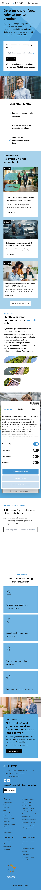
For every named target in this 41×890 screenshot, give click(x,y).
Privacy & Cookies (26, 860)
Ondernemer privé (26, 816)
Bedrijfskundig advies (9, 818)
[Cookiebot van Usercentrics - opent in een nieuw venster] (30, 403)
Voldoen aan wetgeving (28, 825)
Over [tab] (33, 409)
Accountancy (6, 807)
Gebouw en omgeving (9, 824)
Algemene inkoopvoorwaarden (27, 845)
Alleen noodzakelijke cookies (20, 485)
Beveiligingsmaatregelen (28, 848)
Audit (4, 810)
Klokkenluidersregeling (28, 857)
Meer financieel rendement (29, 813)
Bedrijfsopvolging (26, 802)
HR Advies (6, 827)
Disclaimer (24, 851)
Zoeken (9, 59)
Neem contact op (12, 751)
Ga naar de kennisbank (19, 303)
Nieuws (5, 844)
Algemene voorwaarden (28, 841)
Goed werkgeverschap (27, 811)
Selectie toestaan (21, 478)
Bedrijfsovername (26, 805)
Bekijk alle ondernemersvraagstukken (19, 491)
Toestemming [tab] (7, 409)
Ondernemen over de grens (29, 819)
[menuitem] (33, 3)
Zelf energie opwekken (27, 827)
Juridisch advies (7, 830)
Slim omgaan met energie (28, 822)
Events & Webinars (8, 841)
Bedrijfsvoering (7, 815)
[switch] (36, 450)
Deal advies (6, 821)
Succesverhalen (7, 849)
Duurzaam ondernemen (28, 808)
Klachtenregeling (26, 854)
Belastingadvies (7, 813)
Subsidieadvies (7, 832)
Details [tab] (20, 409)
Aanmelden (11, 790)
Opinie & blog (7, 846)
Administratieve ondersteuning (7, 803)
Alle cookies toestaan (20, 472)
